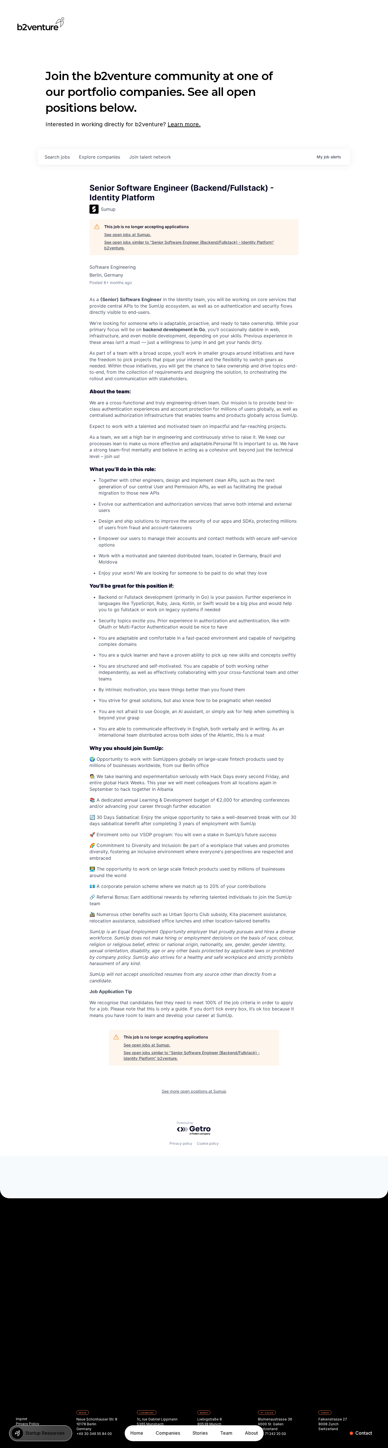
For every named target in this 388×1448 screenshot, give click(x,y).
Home (136, 1433)
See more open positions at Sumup (194, 1091)
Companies (168, 1433)
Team (226, 1433)
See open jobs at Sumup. (127, 234)
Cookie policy (208, 1143)
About (251, 1433)
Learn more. (184, 124)
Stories (200, 1433)
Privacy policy (181, 1143)
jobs (57, 157)
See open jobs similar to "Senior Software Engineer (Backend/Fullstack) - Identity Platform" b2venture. (189, 245)
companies (99, 157)
